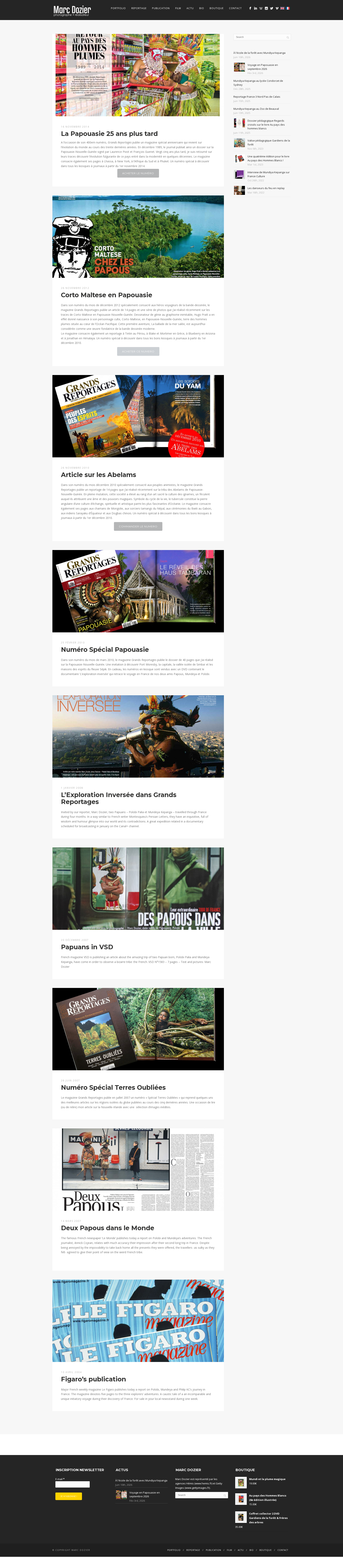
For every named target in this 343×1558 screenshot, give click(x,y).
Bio (201, 8)
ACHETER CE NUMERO (138, 351)
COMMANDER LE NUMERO (138, 526)
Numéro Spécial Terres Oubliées (113, 1087)
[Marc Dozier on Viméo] (277, 8)
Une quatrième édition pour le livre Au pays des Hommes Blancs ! (268, 158)
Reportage (138, 8)
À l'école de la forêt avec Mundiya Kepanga (259, 53)
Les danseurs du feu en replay (266, 188)
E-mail (60, 1479)
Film (178, 8)
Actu (190, 8)
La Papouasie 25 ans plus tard (109, 134)
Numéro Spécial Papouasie (105, 649)
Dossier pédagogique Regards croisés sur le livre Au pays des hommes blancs (266, 124)
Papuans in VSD (87, 947)
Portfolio (118, 8)
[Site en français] (287, 8)
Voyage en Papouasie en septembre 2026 (263, 67)
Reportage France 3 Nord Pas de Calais (256, 96)
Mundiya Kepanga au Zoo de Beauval (256, 109)
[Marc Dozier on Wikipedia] (260, 8)
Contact (235, 8)
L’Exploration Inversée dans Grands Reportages (118, 798)
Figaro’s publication (93, 1379)
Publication (161, 8)
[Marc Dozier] (250, 8)
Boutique (217, 8)
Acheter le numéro (138, 173)
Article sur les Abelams (98, 475)
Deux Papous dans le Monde (107, 1228)
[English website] (282, 8)
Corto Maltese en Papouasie (106, 295)
